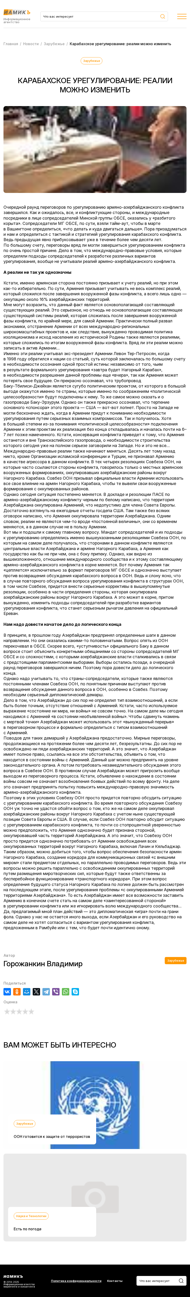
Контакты (115, 1280)
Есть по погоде (27, 1229)
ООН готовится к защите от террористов (52, 1136)
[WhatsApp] (65, 991)
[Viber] (56, 991)
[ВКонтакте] (7, 991)
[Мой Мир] (26, 991)
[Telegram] (46, 991)
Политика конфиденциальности (76, 1280)
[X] (36, 991)
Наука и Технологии (31, 1216)
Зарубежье (91, 61)
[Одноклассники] (17, 991)
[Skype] (75, 991)
